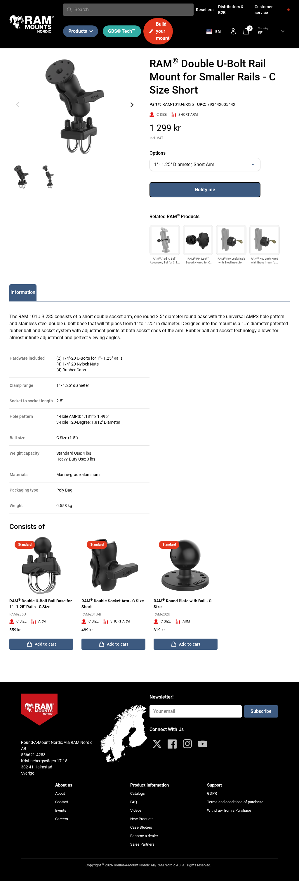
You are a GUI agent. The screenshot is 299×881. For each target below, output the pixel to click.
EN (218, 31)
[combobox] (133, 9)
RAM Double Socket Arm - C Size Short (112, 603)
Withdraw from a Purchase (229, 810)
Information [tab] (23, 292)
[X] (157, 744)
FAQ (133, 802)
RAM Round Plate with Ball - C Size (182, 603)
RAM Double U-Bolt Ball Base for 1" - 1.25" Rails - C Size (40, 603)
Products (77, 31)
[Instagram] (187, 744)
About (60, 793)
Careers (61, 819)
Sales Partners (142, 844)
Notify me (205, 189)
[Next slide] (132, 105)
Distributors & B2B (231, 9)
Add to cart (45, 644)
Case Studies (141, 827)
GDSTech (121, 31)
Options (158, 153)
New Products (142, 819)
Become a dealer (144, 836)
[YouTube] (202, 744)
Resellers (204, 9)
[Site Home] (31, 24)
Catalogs (137, 793)
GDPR (212, 793)
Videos (136, 810)
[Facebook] (172, 744)
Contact (61, 802)
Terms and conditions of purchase (235, 802)
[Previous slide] (17, 105)
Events (60, 810)
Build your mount (162, 31)
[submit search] (69, 9)
